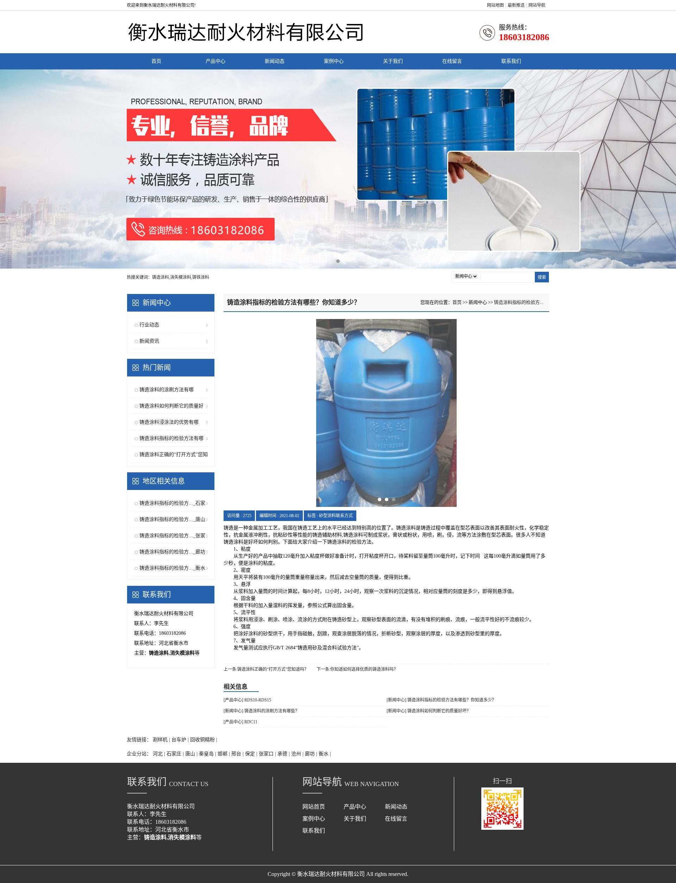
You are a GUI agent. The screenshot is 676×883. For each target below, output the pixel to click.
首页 (156, 61)
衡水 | (325, 753)
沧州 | (298, 753)
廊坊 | (312, 753)
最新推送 (516, 5)
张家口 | (268, 753)
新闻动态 (274, 61)
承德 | (284, 753)
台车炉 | (180, 739)
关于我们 (393, 61)
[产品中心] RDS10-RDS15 (247, 700)
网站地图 (495, 5)
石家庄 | (176, 753)
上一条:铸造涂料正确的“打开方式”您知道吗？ (266, 669)
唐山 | (192, 753)
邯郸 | (224, 753)
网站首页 (313, 807)
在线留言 (452, 61)
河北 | (160, 753)
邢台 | (238, 753)
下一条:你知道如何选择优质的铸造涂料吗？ (357, 669)
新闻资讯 (149, 341)
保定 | (252, 753)
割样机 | (162, 739)
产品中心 (215, 61)
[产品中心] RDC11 (240, 721)
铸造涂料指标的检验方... (518, 302)
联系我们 (511, 61)
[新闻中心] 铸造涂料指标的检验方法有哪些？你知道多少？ (441, 700)
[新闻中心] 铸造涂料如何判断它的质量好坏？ (429, 711)
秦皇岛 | (208, 753)
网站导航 (536, 5)
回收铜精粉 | (203, 739)
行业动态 (149, 324)
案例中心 (334, 61)
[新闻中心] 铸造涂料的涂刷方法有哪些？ (261, 711)
